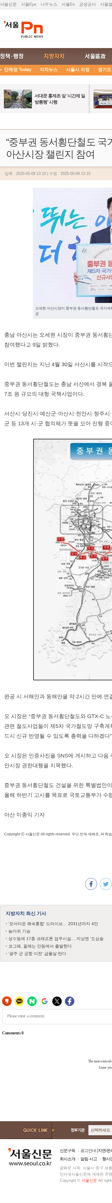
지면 (102, 1150)
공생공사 (87, 4)
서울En (68, 4)
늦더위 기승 (19, 931)
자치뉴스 (49, 69)
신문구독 (67, 1150)
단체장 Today (17, 69)
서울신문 (8, 4)
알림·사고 (88, 1158)
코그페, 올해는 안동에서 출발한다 (40, 946)
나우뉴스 (49, 4)
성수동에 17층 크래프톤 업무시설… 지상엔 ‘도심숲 (56, 938)
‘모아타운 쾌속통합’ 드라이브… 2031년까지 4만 (53, 923)
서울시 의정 (78, 69)
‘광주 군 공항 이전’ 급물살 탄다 (37, 953)
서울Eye (28, 4)
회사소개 (67, 1158)
